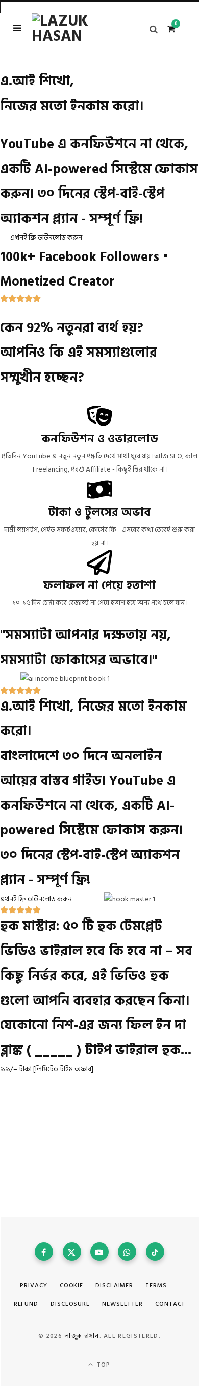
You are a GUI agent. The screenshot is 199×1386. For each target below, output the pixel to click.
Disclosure (70, 1304)
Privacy (33, 1285)
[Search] (149, 29)
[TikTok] (155, 1251)
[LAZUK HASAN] (71, 28)
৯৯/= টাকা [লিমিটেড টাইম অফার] (46, 1069)
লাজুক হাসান (81, 1336)
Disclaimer (114, 1285)
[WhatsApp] (127, 1251)
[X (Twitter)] (72, 1251)
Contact (170, 1304)
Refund (26, 1304)
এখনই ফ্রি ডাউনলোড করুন (46, 237)
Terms (156, 1285)
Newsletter (122, 1304)
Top (103, 1365)
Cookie (71, 1285)
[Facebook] (44, 1251)
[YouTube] (99, 1251)
